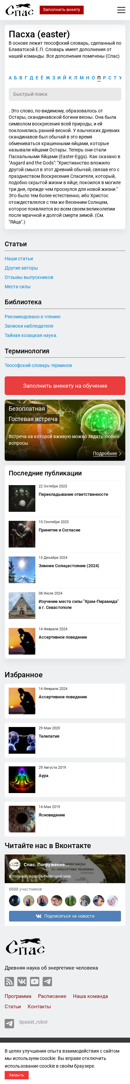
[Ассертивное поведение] (22, 641)
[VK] (22, 981)
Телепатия (49, 736)
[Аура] (22, 779)
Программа (18, 996)
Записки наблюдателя (29, 326)
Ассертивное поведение (63, 637)
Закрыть (16, 1075)
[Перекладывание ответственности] (22, 498)
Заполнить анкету (61, 9)
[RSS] (9, 981)
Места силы (18, 286)
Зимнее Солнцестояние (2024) (69, 565)
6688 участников (25, 888)
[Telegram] (47, 981)
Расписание (52, 996)
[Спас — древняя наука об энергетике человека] (20, 9)
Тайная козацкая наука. (31, 335)
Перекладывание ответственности (73, 494)
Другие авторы (21, 268)
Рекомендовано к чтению (32, 316)
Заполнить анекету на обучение (65, 385)
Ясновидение (52, 814)
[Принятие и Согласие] (22, 534)
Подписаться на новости (69, 916)
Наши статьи (19, 258)
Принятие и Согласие (59, 529)
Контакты (39, 1007)
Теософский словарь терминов (38, 365)
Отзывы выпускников (29, 277)
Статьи (13, 1007)
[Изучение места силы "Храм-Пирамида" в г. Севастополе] (22, 605)
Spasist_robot (33, 1022)
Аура (43, 775)
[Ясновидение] (22, 819)
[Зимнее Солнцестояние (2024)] (22, 570)
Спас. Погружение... (46, 864)
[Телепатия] (22, 740)
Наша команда (90, 996)
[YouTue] (34, 981)
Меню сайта (121, 10)
